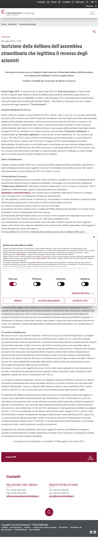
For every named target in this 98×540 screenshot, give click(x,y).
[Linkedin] (91, 532)
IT (96, 2)
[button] (94, 32)
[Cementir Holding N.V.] (17, 13)
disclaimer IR (75, 527)
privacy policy (15, 527)
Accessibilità (34, 530)
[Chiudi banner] (94, 237)
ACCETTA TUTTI (80, 301)
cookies (27, 527)
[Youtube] (95, 532)
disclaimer (63, 527)
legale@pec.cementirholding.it (16, 193)
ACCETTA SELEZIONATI (49, 301)
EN (92, 2)
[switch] (37, 284)
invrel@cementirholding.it (61, 496)
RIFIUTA (18, 301)
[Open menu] (92, 13)
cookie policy (21, 255)
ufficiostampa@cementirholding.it (22, 496)
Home (3, 24)
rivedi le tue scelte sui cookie (45, 527)
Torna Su (49, 513)
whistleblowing (21, 530)
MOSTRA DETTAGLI (81, 293)
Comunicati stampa (27, 24)
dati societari (6, 530)
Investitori (12, 24)
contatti (4, 527)
